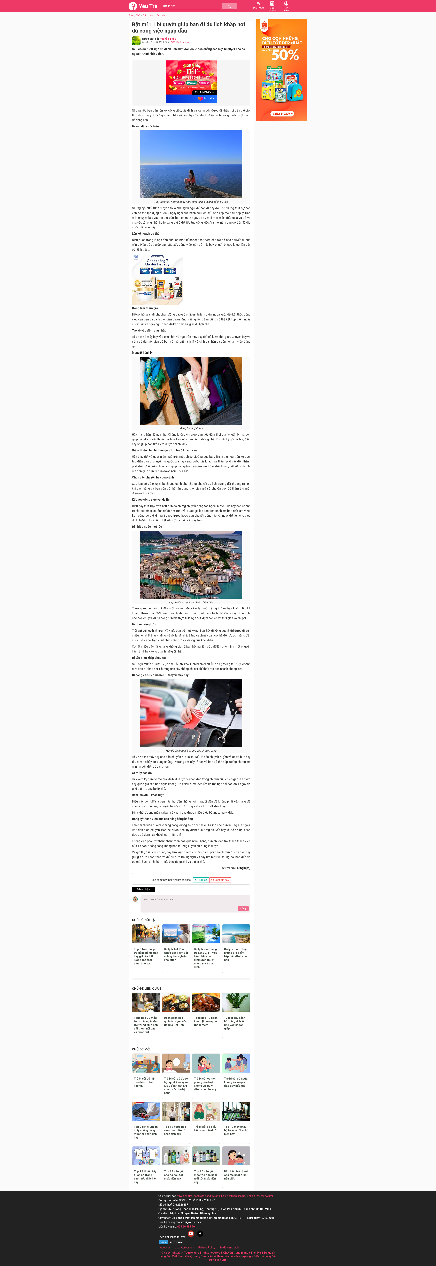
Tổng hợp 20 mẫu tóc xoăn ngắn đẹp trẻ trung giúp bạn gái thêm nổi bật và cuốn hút (146, 1025)
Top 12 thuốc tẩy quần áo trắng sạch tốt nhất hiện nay (145, 1177)
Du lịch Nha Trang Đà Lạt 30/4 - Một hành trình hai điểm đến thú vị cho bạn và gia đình (205, 958)
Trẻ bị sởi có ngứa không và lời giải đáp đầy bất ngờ (235, 1082)
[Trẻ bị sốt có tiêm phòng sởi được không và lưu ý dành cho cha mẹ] (206, 1063)
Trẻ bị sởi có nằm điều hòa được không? (145, 1082)
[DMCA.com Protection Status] (171, 1244)
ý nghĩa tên (253, 1196)
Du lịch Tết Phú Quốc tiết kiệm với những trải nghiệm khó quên (176, 954)
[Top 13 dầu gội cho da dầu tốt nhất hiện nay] (176, 1155)
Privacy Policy (206, 1247)
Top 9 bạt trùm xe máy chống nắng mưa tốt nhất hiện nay (146, 1132)
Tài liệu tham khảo (181, 42)
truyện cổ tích (184, 1196)
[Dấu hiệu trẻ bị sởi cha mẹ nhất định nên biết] (236, 1155)
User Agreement (184, 1247)
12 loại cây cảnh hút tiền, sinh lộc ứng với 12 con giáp (234, 1023)
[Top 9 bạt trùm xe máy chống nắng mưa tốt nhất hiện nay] (146, 1111)
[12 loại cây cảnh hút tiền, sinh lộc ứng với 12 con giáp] (236, 1002)
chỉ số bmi (267, 1196)
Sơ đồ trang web (229, 1247)
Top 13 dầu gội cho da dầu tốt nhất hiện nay (173, 1175)
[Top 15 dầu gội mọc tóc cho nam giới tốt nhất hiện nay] (206, 1155)
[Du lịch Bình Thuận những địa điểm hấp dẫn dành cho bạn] (236, 933)
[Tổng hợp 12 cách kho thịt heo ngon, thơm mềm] (206, 1002)
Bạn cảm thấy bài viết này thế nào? (171, 880)
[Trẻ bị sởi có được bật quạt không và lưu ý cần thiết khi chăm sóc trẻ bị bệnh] (176, 1063)
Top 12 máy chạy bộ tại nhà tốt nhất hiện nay (236, 1130)
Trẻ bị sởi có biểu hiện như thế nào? (205, 1128)
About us (165, 1247)
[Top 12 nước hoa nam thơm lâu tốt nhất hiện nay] (176, 1111)
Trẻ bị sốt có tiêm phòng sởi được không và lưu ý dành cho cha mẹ (205, 1084)
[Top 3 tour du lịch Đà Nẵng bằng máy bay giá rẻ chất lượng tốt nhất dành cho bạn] (146, 933)
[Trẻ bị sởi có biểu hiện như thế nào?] (206, 1111)
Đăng (243, 908)
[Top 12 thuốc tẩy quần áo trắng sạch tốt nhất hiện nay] (146, 1155)
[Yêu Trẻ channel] (191, 1237)
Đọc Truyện (272, 9)
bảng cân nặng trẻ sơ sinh (209, 1196)
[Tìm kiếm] (229, 6)
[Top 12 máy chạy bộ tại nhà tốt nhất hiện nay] (236, 1111)
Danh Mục (258, 8)
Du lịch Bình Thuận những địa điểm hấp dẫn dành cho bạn (236, 954)
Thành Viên (286, 9)
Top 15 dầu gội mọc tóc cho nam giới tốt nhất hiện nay (205, 1177)
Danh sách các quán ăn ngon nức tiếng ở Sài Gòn (175, 1021)
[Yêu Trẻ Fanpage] (200, 1237)
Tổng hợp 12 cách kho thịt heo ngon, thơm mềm (205, 1021)
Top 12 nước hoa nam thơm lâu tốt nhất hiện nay (175, 1130)
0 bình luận (143, 889)
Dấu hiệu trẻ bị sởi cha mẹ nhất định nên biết (236, 1175)
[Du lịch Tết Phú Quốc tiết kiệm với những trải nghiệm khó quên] (176, 933)
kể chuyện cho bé (235, 1196)
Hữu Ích (202, 880)
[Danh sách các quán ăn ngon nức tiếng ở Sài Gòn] (176, 1002)
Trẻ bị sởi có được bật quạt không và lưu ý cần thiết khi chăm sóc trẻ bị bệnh (176, 1086)
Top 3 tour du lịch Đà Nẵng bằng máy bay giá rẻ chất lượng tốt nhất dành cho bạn (146, 956)
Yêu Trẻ (148, 6)
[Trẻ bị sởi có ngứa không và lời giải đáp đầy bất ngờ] (236, 1063)
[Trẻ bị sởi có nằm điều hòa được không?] (146, 1063)
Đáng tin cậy (221, 880)
